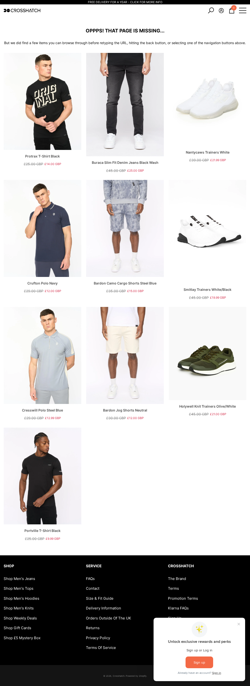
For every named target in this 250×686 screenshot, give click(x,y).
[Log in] (221, 11)
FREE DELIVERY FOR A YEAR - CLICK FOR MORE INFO (125, 2)
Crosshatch (119, 676)
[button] (211, 10)
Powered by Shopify (136, 676)
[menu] (242, 10)
